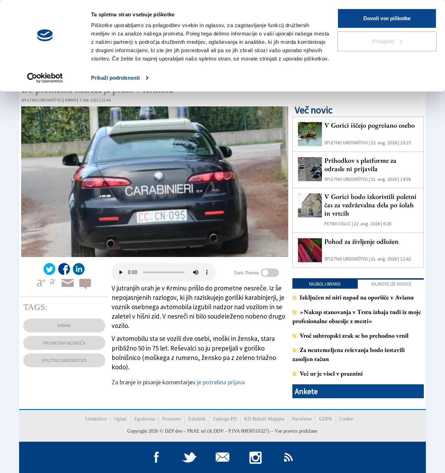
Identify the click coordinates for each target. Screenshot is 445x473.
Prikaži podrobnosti (115, 78)
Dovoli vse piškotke (387, 18)
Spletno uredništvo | (347, 143)
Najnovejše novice (391, 284)
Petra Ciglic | (338, 224)
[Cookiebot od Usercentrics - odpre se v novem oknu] (45, 78)
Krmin (70, 100)
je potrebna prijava (221, 382)
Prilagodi (383, 41)
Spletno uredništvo (41, 100)
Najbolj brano (325, 284)
